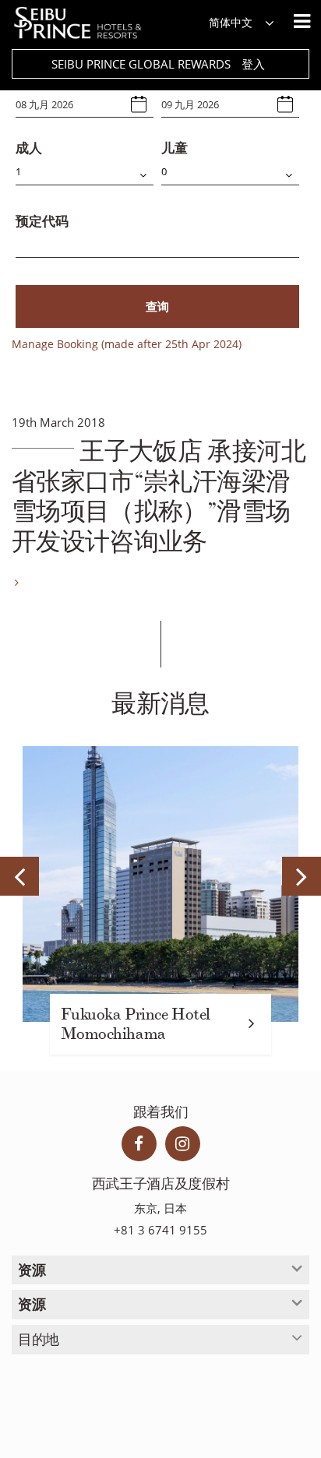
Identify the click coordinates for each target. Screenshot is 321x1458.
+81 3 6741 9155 (160, 1230)
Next (301, 876)
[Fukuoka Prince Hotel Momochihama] (160, 884)
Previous (19, 876)
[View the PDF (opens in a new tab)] (15, 582)
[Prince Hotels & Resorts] (86, 23)
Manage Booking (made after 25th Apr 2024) (127, 343)
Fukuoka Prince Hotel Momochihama (135, 1024)
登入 (253, 64)
